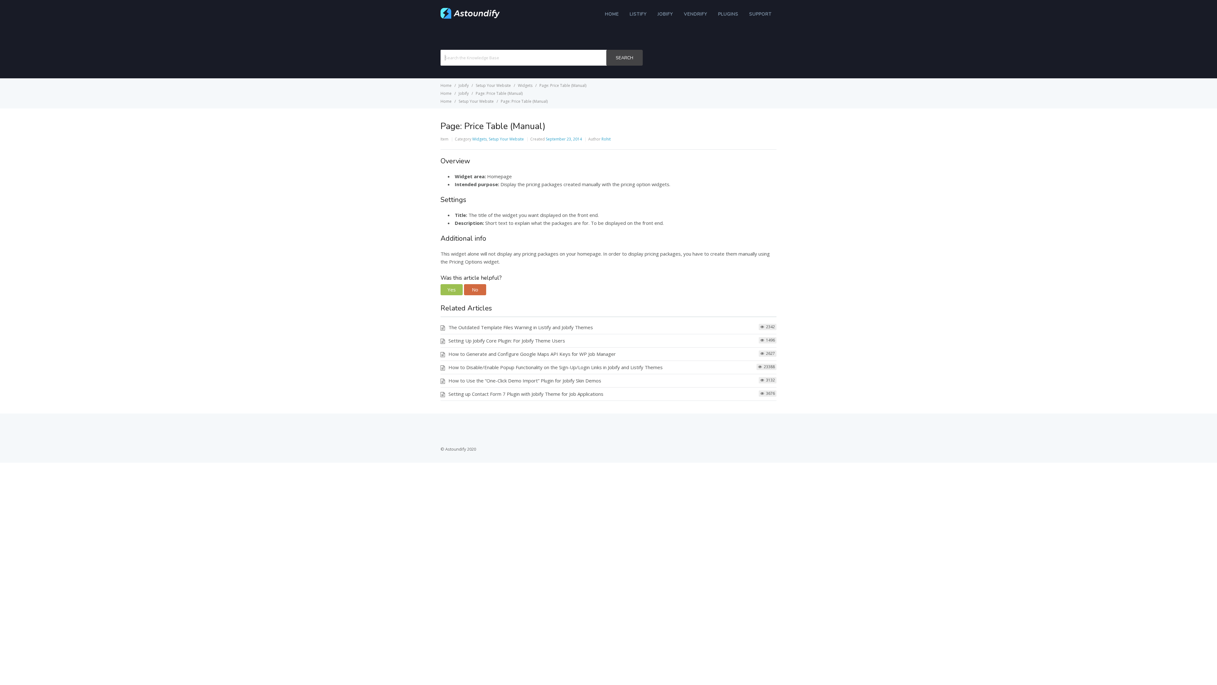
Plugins (728, 14)
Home (612, 14)
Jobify (665, 14)
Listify (638, 14)
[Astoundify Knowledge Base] (470, 17)
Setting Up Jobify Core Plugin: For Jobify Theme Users (506, 340)
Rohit (606, 139)
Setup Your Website (506, 139)
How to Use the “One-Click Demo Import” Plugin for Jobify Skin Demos (524, 380)
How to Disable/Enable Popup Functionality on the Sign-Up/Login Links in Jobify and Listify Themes (555, 367)
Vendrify (695, 14)
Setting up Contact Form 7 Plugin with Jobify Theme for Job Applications (525, 394)
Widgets (479, 139)
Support (760, 14)
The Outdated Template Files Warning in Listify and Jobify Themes (520, 327)
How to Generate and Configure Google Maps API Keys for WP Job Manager (532, 354)
